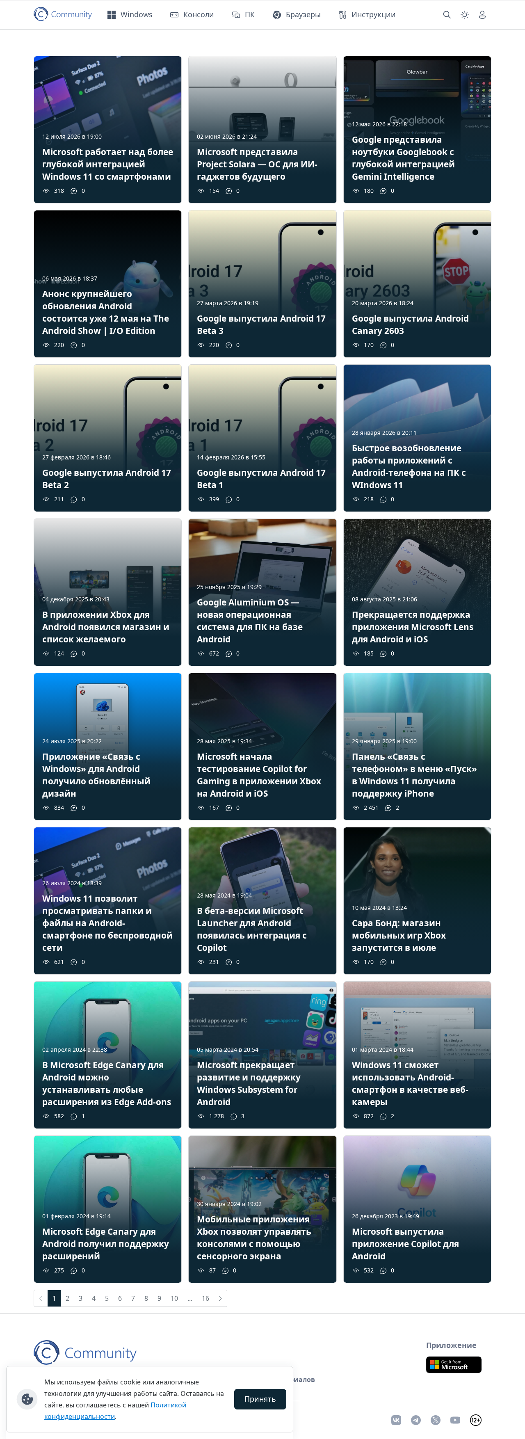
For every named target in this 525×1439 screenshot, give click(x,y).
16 (205, 1298)
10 (174, 1298)
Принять (260, 1399)
